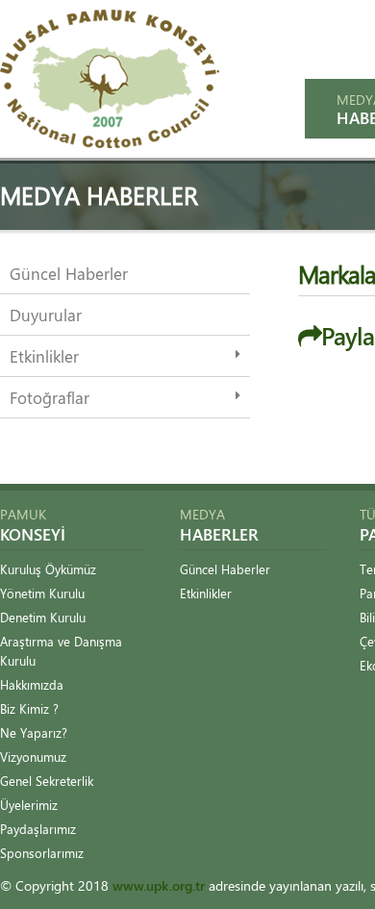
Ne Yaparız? (33, 732)
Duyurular (46, 314)
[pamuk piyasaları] (109, 143)
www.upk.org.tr (158, 885)
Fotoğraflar (49, 397)
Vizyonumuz (33, 756)
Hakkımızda (31, 684)
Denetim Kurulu (43, 617)
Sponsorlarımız (42, 853)
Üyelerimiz (29, 804)
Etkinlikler (44, 355)
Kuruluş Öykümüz (48, 569)
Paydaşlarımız (38, 829)
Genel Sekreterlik (46, 780)
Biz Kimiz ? (29, 708)
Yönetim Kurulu (42, 593)
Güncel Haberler (69, 273)
